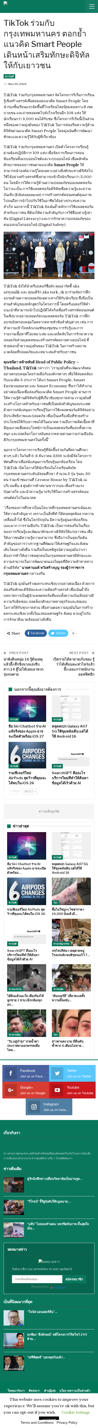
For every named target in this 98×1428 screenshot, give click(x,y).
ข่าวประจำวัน (15, 989)
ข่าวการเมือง (14, 1034)
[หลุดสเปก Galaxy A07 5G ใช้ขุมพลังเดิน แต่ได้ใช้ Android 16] (70, 708)
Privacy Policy (67, 1422)
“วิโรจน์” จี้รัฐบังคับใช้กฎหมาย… (48, 1201)
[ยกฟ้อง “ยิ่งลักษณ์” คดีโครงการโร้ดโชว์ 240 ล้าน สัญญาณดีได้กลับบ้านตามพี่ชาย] (14, 1340)
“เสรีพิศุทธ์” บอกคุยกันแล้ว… (46, 1357)
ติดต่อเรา (34, 1390)
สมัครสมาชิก (74, 1279)
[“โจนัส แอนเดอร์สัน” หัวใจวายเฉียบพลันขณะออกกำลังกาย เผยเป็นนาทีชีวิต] (14, 1318)
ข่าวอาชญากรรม (61, 943)
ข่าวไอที (9, 76)
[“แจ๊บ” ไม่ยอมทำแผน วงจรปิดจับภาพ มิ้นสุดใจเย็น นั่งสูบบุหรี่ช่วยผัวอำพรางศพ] (14, 1230)
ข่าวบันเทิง (58, 989)
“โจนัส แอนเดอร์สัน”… (42, 1312)
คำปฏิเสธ (50, 1390)
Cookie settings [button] (76, 1412)
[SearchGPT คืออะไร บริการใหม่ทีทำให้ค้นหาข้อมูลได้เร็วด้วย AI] (70, 755)
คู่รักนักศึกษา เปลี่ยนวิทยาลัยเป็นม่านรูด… (54, 1179)
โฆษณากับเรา (16, 1390)
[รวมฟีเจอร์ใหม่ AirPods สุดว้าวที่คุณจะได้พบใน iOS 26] (27, 755)
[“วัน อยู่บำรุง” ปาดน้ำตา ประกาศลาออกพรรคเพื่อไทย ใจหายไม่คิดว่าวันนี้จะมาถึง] (26, 1023)
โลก (55, 902)
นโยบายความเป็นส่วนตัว (74, 1390)
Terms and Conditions (37, 1422)
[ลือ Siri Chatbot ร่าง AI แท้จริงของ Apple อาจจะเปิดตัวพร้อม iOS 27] (27, 708)
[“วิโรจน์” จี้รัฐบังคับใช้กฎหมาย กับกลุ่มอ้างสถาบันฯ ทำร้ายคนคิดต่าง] (14, 1207)
